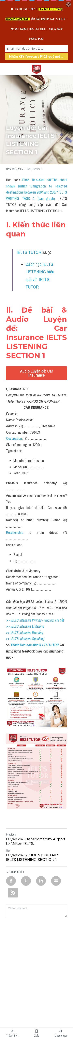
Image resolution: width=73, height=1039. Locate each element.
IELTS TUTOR (29, 252)
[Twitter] (26, 881)
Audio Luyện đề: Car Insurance (36, 373)
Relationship (14, 532)
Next (8, 850)
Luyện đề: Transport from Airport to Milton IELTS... (35, 841)
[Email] (56, 881)
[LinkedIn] (41, 881)
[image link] (36, 69)
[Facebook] (11, 881)
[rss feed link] (13, 892)
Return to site (16, 872)
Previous (11, 834)
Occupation (14, 438)
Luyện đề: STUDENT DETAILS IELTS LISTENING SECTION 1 (32, 857)
